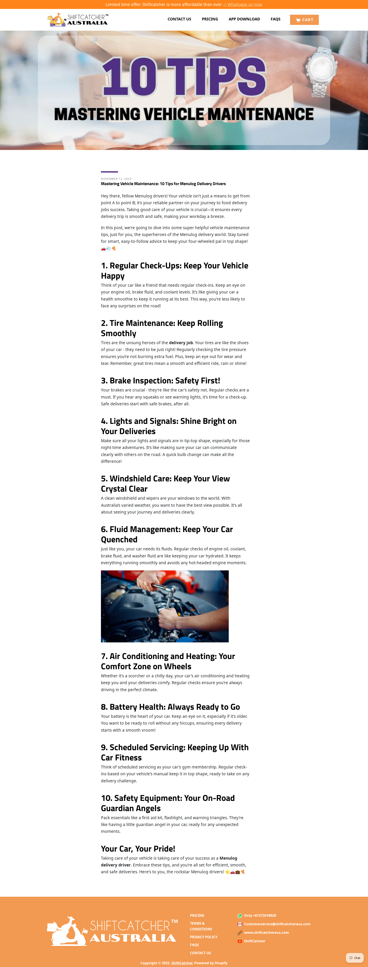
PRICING (210, 19)
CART (307, 19)
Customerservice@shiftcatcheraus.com (276, 924)
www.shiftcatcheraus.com (266, 932)
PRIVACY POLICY (203, 937)
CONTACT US (179, 19)
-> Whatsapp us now (242, 4)
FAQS (275, 19)
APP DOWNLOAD (244, 19)
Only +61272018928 (259, 915)
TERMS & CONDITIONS (201, 926)
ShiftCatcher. (182, 963)
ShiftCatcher (254, 941)
